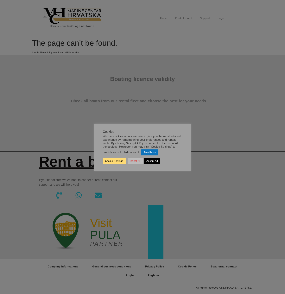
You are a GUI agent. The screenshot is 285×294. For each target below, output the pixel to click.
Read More (150, 152)
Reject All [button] (135, 161)
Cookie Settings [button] (114, 161)
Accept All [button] (152, 161)
